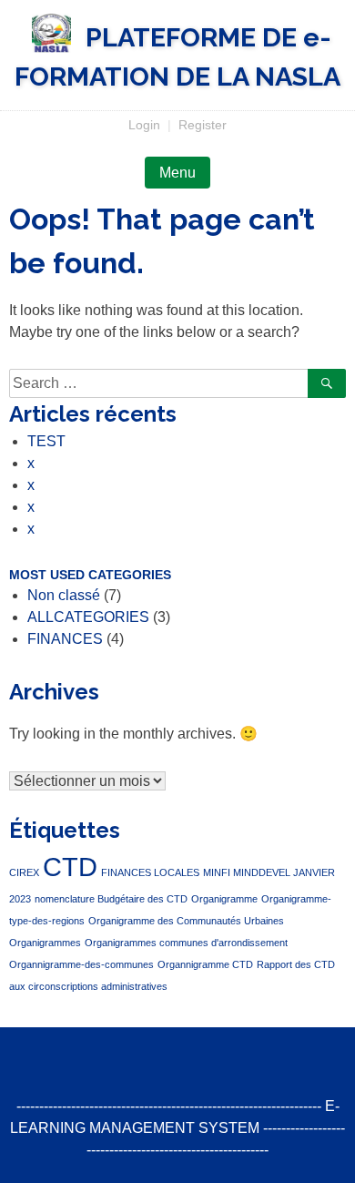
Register (202, 124)
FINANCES (65, 639)
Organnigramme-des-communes (81, 964)
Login (144, 124)
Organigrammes (45, 942)
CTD (70, 867)
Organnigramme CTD (205, 964)
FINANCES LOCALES (150, 872)
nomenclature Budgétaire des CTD (111, 898)
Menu (177, 172)
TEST (46, 441)
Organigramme (224, 898)
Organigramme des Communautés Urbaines (186, 920)
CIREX (24, 872)
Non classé (63, 595)
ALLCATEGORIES (88, 617)
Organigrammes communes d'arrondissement (186, 942)
